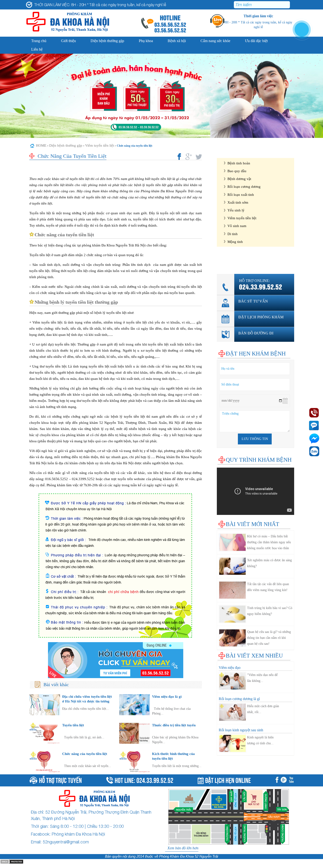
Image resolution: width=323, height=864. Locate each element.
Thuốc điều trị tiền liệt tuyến (174, 725)
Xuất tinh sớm (237, 202)
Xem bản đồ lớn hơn (182, 848)
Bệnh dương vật (239, 179)
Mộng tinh (235, 242)
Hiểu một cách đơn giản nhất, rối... (263, 709)
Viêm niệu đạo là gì (167, 696)
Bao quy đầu (236, 171)
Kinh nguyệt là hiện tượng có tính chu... (260, 740)
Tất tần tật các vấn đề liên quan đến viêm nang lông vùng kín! (268, 587)
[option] (161, 96)
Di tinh (232, 234)
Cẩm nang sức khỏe (215, 41)
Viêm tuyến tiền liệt (99, 145)
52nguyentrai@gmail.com (66, 841)
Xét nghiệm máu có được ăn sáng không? (269, 563)
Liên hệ (37, 49)
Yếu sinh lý (235, 210)
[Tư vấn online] (115, 660)
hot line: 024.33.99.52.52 (144, 779)
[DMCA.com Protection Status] (12, 861)
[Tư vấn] (284, 780)
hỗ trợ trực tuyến (60, 779)
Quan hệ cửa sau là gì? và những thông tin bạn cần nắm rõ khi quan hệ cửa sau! (269, 637)
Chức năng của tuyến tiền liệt (84, 754)
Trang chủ (38, 41)
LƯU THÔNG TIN (255, 439)
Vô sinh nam (236, 226)
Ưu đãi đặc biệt (256, 41)
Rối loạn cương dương (244, 186)
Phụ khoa (146, 41)
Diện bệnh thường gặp (107, 41)
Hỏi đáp (223, 263)
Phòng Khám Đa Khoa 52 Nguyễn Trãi (188, 856)
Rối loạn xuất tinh (240, 195)
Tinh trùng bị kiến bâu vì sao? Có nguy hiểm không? (269, 611)
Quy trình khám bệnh (259, 460)
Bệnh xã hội (177, 41)
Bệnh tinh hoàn (238, 163)
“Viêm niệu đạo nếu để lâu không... (262, 678)
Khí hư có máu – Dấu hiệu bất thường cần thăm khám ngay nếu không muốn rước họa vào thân (269, 542)
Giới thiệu (68, 41)
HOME (41, 145)
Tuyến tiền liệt (73, 725)
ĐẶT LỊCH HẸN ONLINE (228, 779)
